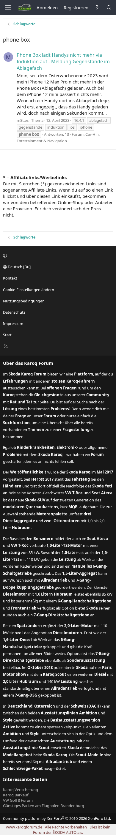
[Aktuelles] (97, 7)
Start (7, 334)
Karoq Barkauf (15, 795)
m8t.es (23, 120)
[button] (57, 255)
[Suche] (109, 7)
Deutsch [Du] (19, 266)
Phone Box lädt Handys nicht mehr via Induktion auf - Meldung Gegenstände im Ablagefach (63, 62)
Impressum (13, 323)
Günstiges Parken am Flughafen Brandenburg (43, 805)
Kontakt (10, 278)
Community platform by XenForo (57, 818)
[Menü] (7, 7)
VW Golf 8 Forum (18, 800)
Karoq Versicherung (20, 789)
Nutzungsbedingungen (24, 301)
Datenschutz (14, 312)
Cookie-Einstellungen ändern (28, 289)
